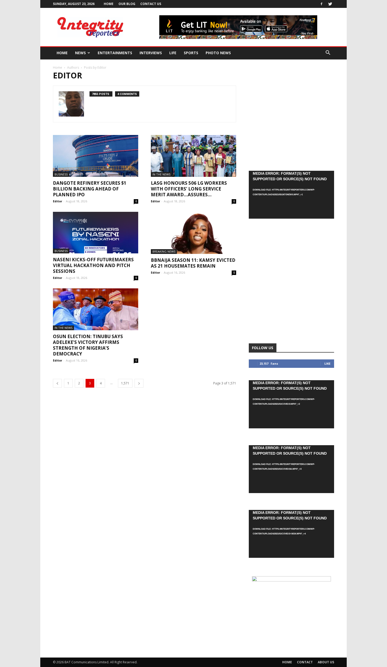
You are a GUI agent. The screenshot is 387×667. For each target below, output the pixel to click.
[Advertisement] (291, 117)
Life (172, 52)
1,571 (125, 383)
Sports (191, 52)
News (80, 52)
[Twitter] (330, 4)
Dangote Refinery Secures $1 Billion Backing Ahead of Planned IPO (89, 189)
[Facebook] (321, 4)
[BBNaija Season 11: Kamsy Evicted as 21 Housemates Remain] (193, 233)
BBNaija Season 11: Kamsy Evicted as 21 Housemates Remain (193, 263)
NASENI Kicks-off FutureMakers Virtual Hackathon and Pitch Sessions (93, 265)
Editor (57, 201)
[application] (291, 195)
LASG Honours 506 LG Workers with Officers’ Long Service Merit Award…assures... (189, 189)
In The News (161, 174)
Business (61, 174)
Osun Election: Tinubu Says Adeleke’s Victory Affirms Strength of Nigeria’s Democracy (88, 345)
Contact (305, 662)
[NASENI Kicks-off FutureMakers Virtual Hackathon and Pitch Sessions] (95, 233)
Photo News (218, 52)
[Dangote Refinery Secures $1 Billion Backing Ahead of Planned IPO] (95, 156)
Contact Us (150, 4)
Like (327, 363)
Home (108, 4)
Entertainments (115, 52)
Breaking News (163, 251)
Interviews (151, 52)
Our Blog (126, 4)
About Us (326, 662)
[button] (327, 53)
